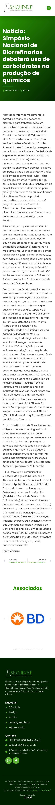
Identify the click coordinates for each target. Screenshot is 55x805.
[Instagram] (8, 760)
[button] (49, 8)
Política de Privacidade (41, 790)
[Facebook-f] (16, 760)
